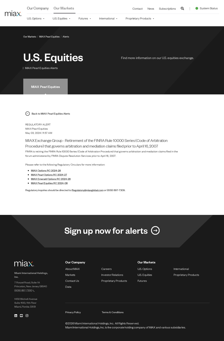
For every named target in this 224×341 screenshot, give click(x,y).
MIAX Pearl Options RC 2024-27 (49, 174)
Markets (70, 275)
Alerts (66, 36)
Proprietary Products (114, 281)
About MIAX (72, 269)
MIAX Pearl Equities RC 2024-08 (49, 183)
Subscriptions (167, 8)
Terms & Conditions (113, 312)
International (181, 269)
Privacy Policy (73, 312)
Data (68, 286)
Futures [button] (83, 18)
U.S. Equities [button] (60, 18)
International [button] (106, 18)
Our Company (38, 7)
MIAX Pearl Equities (49, 36)
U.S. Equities (145, 275)
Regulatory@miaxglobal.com (87, 190)
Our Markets (64, 7)
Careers (106, 269)
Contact (137, 8)
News (151, 8)
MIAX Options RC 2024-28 (46, 170)
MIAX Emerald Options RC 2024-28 (51, 179)
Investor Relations (112, 275)
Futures (142, 281)
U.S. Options (145, 269)
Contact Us (72, 281)
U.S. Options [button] (34, 18)
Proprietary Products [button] (138, 18)
